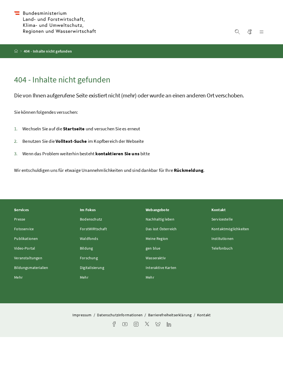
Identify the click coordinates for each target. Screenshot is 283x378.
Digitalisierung (92, 267)
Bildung (86, 248)
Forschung (89, 257)
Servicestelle (222, 219)
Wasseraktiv (156, 257)
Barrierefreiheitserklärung (170, 314)
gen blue (153, 248)
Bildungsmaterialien (31, 267)
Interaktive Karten (161, 267)
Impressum (82, 314)
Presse (19, 219)
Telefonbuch (222, 248)
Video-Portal (24, 248)
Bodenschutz (91, 219)
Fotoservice (24, 228)
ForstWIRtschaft (93, 228)
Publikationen (26, 238)
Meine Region (157, 238)
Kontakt (204, 314)
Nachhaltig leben (160, 219)
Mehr (18, 277)
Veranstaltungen (28, 257)
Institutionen (222, 238)
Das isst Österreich (161, 228)
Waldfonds (89, 238)
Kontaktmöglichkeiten (230, 228)
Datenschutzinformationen (120, 314)
